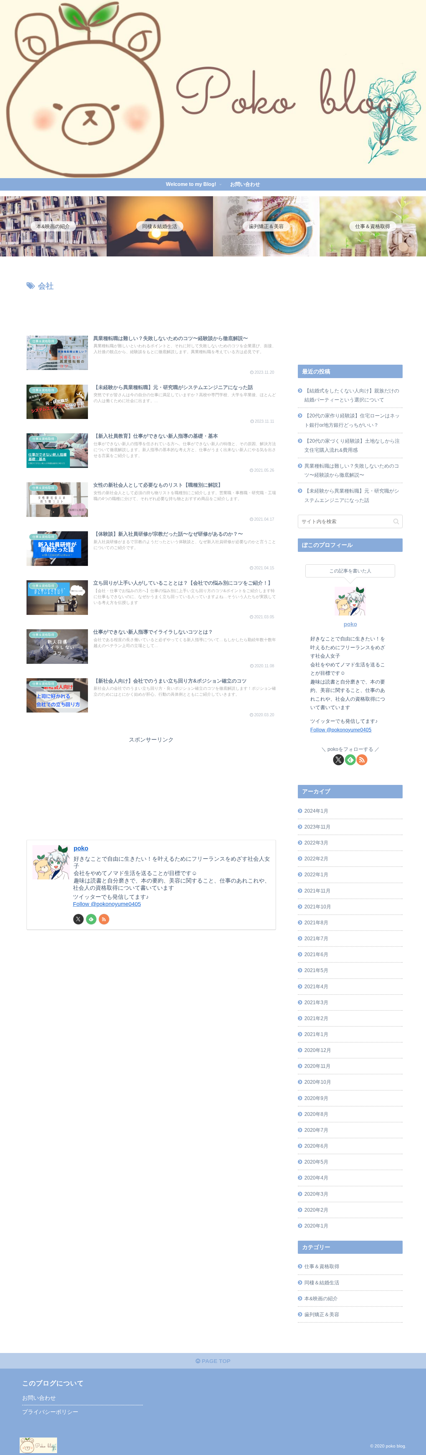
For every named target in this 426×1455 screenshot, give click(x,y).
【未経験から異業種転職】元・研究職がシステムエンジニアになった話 (351, 495)
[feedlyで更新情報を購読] (91, 919)
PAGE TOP (215, 1361)
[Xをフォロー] (78, 919)
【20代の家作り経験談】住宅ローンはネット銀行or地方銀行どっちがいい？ (352, 420)
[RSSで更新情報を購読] (104, 919)
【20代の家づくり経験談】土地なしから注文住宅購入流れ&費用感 (352, 445)
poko (81, 848)
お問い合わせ (39, 1398)
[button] (396, 521)
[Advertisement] (151, 310)
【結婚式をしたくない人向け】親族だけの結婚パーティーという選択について (351, 395)
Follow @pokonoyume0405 (107, 904)
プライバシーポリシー (50, 1412)
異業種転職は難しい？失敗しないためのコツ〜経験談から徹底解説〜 (351, 470)
